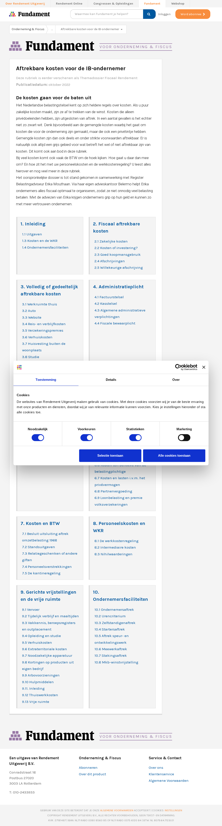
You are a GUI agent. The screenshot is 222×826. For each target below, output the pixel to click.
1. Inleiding (33, 224)
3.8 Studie (30, 357)
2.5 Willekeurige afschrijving (119, 267)
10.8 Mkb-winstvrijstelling (116, 662)
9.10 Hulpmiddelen (38, 682)
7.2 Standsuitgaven (38, 547)
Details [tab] (111, 379)
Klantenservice (161, 774)
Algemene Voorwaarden (169, 780)
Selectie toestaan (110, 455)
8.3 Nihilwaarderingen (113, 554)
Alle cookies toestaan (174, 455)
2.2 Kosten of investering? (116, 248)
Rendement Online (69, 3)
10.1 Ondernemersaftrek (114, 609)
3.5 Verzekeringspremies (42, 330)
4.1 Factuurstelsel (109, 297)
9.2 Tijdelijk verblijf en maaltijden (50, 616)
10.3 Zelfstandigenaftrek (115, 623)
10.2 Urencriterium (110, 616)
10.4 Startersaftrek (110, 629)
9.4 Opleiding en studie (41, 636)
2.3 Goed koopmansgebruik (118, 254)
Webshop (177, 3)
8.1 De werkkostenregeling (117, 541)
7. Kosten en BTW (40, 523)
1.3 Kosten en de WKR (39, 240)
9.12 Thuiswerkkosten (40, 695)
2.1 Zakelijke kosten (111, 241)
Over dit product (92, 774)
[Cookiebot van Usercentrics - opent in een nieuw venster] (178, 367)
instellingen (173, 810)
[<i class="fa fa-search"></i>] (148, 14)
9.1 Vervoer (30, 609)
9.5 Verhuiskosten (37, 642)
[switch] (86, 437)
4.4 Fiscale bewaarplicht (115, 323)
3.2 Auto (29, 310)
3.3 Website (31, 317)
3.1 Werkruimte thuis (39, 304)
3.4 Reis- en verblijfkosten (44, 324)
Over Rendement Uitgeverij (25, 3)
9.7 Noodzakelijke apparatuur (47, 655)
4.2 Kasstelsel (106, 303)
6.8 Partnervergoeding (113, 491)
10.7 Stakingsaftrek (111, 655)
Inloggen (164, 14)
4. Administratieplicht (118, 287)
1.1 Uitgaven (32, 234)
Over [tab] (176, 379)
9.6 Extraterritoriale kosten (44, 649)
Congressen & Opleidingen (113, 3)
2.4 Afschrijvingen (110, 261)
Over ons (156, 767)
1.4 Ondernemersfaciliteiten (45, 247)
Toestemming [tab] (46, 379)
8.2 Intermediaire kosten (115, 547)
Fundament (152, 3)
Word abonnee (191, 14)
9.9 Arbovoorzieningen (41, 675)
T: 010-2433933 (22, 792)
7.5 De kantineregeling (41, 573)
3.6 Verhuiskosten (37, 337)
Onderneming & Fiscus (28, 29)
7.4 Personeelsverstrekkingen (47, 566)
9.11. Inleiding (33, 688)
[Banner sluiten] (203, 367)
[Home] (12, 15)
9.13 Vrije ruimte (35, 701)
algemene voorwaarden (116, 810)
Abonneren (88, 767)
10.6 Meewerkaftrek (111, 649)
